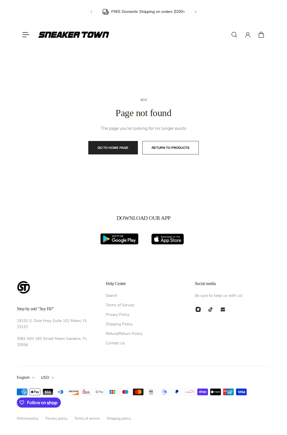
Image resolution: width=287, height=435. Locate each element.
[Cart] (261, 35)
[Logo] (73, 35)
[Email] (223, 309)
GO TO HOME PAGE (113, 147)
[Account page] (247, 35)
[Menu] (25, 34)
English (23, 377)
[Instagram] (198, 309)
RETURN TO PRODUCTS (171, 147)
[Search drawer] (234, 35)
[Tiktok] (210, 309)
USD (45, 377)
